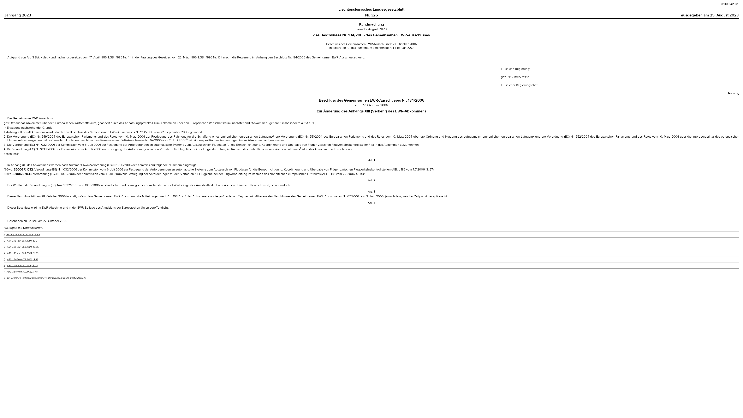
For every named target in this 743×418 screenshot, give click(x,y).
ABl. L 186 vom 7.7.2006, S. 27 (22, 265)
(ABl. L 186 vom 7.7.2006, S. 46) (342, 174)
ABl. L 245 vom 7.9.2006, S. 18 (22, 259)
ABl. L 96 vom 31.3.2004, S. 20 (22, 247)
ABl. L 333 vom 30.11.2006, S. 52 (23, 234)
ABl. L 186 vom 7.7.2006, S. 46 (22, 271)
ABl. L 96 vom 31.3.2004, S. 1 (21, 240)
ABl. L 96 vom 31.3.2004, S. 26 (22, 253)
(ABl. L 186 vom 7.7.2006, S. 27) (412, 169)
